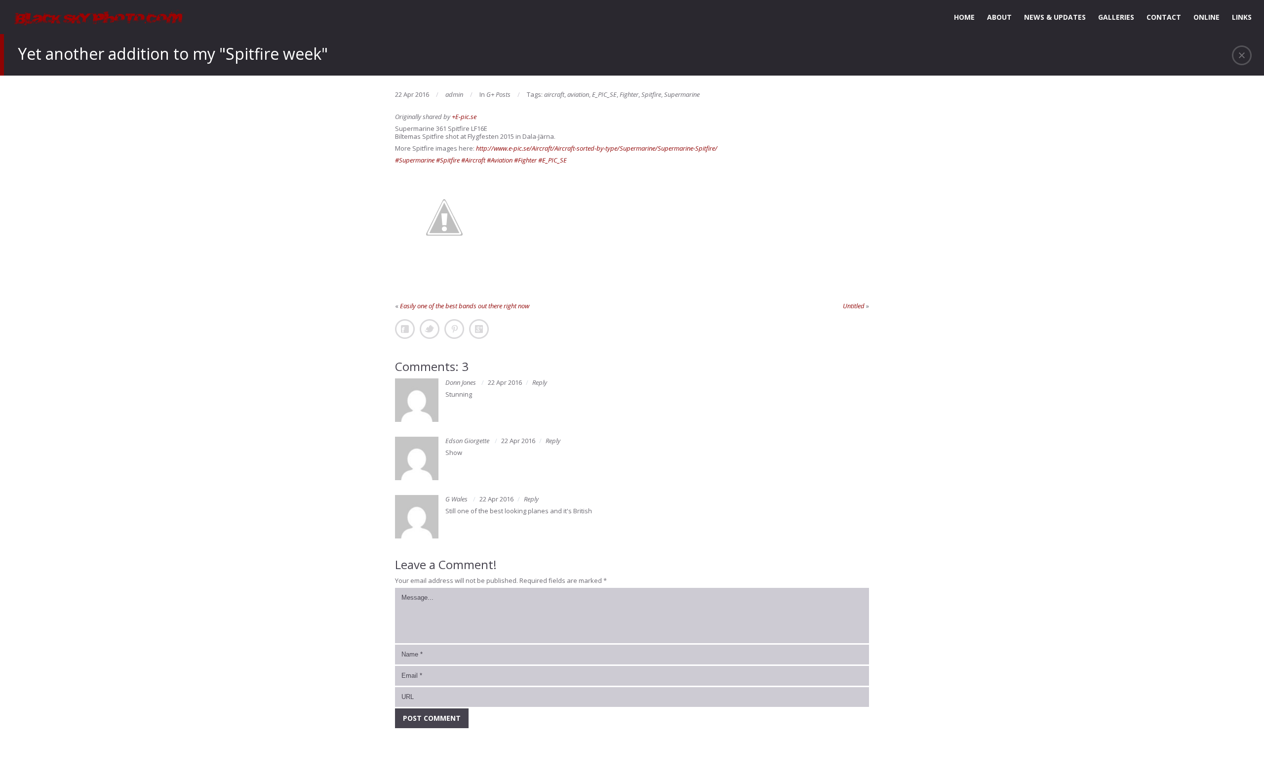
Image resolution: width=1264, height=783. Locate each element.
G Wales (456, 499)
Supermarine (682, 94)
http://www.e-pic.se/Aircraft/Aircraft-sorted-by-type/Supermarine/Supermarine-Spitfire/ (596, 148)
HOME (964, 17)
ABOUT (999, 17)
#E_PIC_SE (552, 160)
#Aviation (500, 160)
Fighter (629, 94)
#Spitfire (448, 160)
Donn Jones (460, 382)
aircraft (554, 94)
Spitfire (651, 94)
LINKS (1242, 17)
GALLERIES (1116, 17)
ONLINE (1206, 17)
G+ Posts (498, 94)
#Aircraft (473, 160)
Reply (539, 382)
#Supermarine (414, 160)
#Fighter (525, 160)
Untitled (854, 305)
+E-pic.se (464, 116)
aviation (578, 94)
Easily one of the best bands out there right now (464, 305)
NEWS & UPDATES (1055, 17)
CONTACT (1163, 17)
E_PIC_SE (604, 94)
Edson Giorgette (467, 440)
